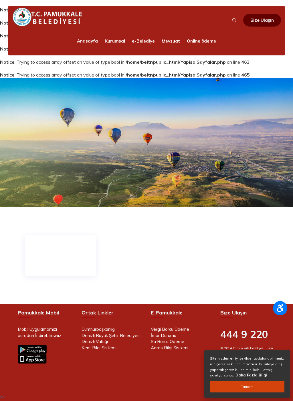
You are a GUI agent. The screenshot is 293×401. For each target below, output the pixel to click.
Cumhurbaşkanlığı (99, 329)
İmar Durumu (163, 335)
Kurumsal (115, 41)
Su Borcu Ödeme (167, 341)
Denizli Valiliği (95, 341)
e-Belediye (143, 41)
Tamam (247, 386)
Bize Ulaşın (262, 20)
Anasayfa (87, 41)
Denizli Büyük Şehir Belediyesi (111, 335)
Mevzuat (171, 41)
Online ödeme (201, 41)
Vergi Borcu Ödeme (170, 329)
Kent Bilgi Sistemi (99, 347)
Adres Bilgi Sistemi (169, 347)
